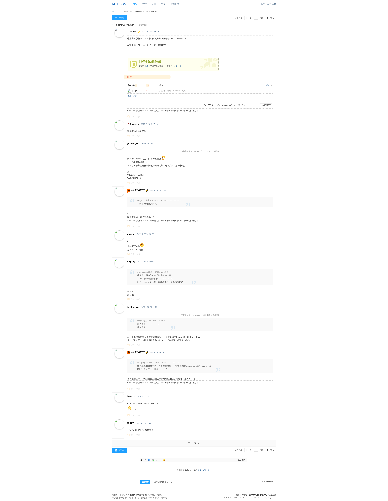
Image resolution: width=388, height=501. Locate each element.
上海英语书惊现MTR (153, 11)
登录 (263, 4)
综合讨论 (128, 11)
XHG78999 (132, 31)
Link (152, 460)
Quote (156, 460)
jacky (129, 396)
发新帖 (121, 17)
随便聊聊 (138, 11)
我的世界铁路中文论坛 (139, 495)
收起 (268, 85)
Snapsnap (134, 124)
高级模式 (241, 460)
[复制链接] (142, 25)
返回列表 (238, 18)
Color (145, 460)
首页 (135, 4)
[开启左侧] (112, 24)
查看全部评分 (133, 96)
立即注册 (271, 4)
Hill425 (130, 423)
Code (160, 460)
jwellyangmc (133, 143)
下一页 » (194, 443)
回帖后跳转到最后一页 (163, 482)
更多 (163, 4)
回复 (132, 117)
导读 (144, 4)
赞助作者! (175, 4)
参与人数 (132, 85)
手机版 (244, 495)
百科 (154, 4)
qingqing (135, 91)
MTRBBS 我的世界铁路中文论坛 (113, 11)
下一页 (269, 18)
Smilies (164, 460)
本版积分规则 (267, 482)
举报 (138, 117)
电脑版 (237, 495)
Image (149, 460)
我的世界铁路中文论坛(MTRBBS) (262, 495)
